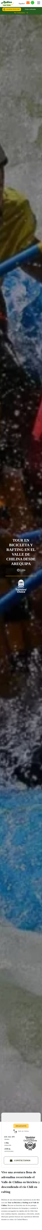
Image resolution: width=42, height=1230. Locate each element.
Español (22, 3)
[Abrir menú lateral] (39, 2)
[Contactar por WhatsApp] (32, 2)
